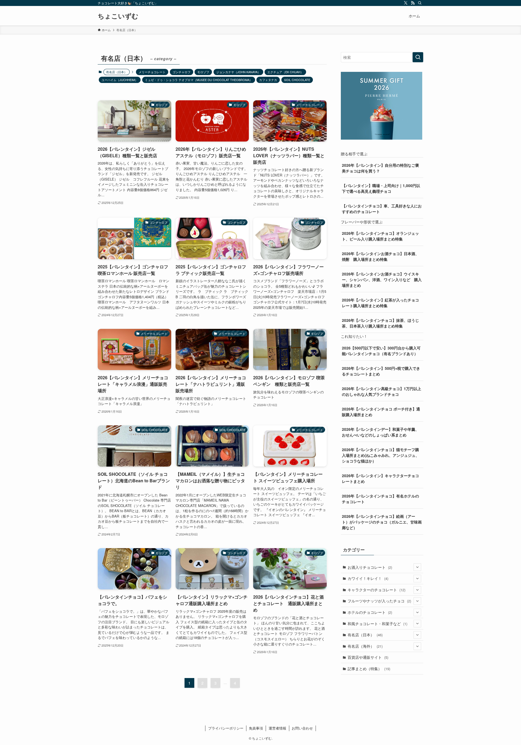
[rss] (412, 3)
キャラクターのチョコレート (376, 589)
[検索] (419, 3)
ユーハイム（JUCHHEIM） (119, 80)
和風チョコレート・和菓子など (377, 623)
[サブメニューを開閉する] (417, 567)
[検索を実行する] (417, 57)
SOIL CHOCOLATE (297, 80)
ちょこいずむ (118, 15)
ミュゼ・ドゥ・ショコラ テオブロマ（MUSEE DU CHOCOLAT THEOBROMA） (198, 80)
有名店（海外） (365, 646)
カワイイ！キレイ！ (368, 578)
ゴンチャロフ (181, 72)
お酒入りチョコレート (370, 567)
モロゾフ (203, 72)
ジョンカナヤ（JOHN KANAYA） (238, 72)
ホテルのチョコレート (370, 612)
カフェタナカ (268, 80)
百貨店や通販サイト (368, 657)
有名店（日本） (365, 634)
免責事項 (256, 728)
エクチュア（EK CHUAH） (285, 72)
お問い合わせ (302, 728)
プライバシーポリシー (225, 728)
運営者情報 (277, 728)
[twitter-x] (405, 3)
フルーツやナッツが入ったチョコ (379, 600)
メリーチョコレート (152, 72)
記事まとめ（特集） (369, 668)
